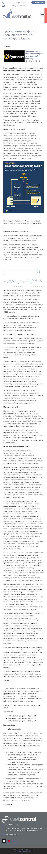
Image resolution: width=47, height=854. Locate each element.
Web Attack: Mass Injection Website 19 (22, 716)
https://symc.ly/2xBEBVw (31, 223)
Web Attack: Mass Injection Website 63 (22, 721)
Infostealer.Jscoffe (14, 729)
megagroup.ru (29, 849)
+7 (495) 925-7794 (19, 3)
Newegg (25, 626)
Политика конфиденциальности (23, 851)
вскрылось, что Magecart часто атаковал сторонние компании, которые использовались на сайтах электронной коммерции (23, 555)
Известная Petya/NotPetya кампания (25, 482)
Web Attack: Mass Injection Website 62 (22, 718)
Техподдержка (38, 2)
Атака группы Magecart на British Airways (18, 613)
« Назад (6, 46)
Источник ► (7, 804)
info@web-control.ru (19, 6)
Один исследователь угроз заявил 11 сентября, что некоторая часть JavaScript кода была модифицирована (22, 591)
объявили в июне (9, 506)
